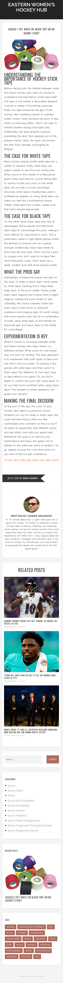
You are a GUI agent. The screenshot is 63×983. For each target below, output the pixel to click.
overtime (45, 945)
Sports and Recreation (21, 800)
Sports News (15, 790)
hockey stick (11, 460)
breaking (11, 957)
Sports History (16, 810)
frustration (43, 951)
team (52, 939)
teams (27, 939)
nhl (51, 927)
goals (19, 945)
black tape (38, 460)
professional (14, 951)
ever (9, 945)
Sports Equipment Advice (23, 830)
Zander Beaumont (30, 478)
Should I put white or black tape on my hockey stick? (28, 899)
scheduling (37, 933)
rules (10, 933)
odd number (13, 939)
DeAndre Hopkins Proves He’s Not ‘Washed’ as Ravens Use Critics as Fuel (30, 622)
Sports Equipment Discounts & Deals (30, 825)
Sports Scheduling (18, 805)
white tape (25, 460)
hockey (10, 927)
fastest (32, 945)
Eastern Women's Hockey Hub (31, 7)
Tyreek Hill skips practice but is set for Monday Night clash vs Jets (30, 676)
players (22, 933)
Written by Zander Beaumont (31, 516)
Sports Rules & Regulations (24, 820)
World (11, 795)
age (37, 957)
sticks (29, 951)
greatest (40, 939)
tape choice (52, 460)
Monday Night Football (31, 927)
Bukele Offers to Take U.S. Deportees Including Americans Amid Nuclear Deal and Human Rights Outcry (30, 731)
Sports (12, 785)
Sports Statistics (17, 815)
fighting (25, 957)
